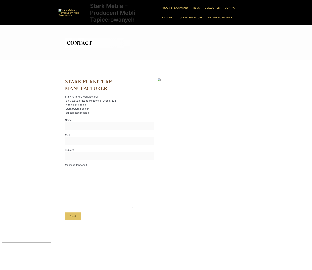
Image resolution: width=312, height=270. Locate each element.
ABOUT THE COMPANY (175, 7)
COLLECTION (212, 7)
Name (68, 120)
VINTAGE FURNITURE (219, 17)
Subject (69, 149)
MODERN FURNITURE (189, 17)
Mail (67, 135)
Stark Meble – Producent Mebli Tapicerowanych (112, 12)
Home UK (167, 17)
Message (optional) (76, 164)
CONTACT (231, 7)
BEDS (196, 7)
